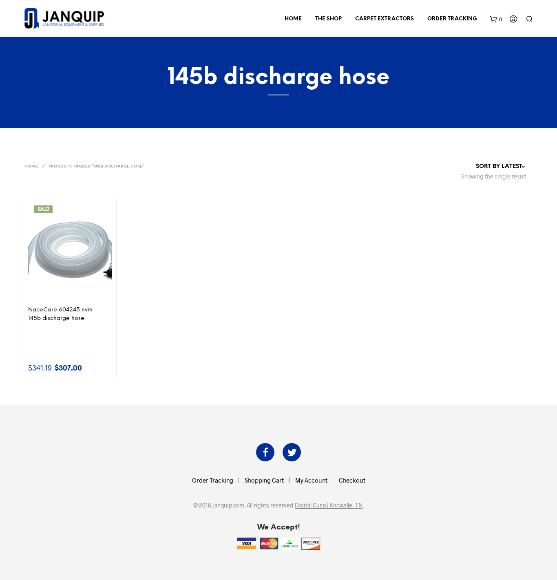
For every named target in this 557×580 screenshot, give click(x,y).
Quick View (75, 295)
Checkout (352, 480)
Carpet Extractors (384, 19)
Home (293, 19)
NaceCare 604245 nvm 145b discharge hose (60, 314)
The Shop (328, 19)
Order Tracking (452, 19)
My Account (311, 480)
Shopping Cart (264, 480)
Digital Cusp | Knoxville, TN (328, 505)
